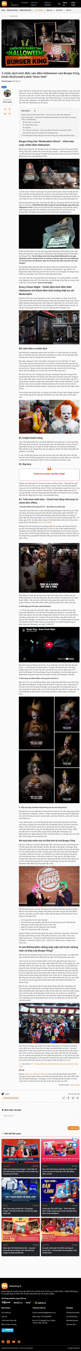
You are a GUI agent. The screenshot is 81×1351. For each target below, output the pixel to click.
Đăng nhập (73, 4)
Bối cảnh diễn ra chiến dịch (31, 122)
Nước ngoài (6, 1166)
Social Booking (71, 1316)
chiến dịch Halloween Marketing (36, 1074)
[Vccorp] (6, 1302)
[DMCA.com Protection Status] (12, 1330)
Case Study (39, 10)
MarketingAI (75, 1085)
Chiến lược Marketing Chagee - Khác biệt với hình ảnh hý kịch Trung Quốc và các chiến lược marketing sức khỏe (20, 1171)
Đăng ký (65, 4)
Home (3, 10)
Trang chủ (4, 16)
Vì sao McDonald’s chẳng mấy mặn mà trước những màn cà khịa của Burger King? (47, 135)
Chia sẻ (4, 87)
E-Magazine (14, 4)
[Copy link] (5, 109)
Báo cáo (49, 10)
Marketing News (12, 10)
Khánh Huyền (6, 81)
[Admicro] (40, 1302)
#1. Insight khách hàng (30, 125)
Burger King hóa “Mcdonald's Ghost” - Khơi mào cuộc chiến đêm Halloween (45, 115)
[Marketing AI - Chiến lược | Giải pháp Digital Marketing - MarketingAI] (4, 4)
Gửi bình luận (73, 1128)
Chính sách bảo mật (8, 1320)
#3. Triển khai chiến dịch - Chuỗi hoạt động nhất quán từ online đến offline (47, 130)
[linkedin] (8, 1341)
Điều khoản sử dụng (8, 1324)
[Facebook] (9, 109)
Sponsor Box (71, 1324)
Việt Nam (45, 1166)
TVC (20, 610)
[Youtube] (13, 1341)
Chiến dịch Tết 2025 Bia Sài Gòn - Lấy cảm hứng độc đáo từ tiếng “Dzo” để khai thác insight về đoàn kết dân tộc (19, 1250)
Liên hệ (68, 10)
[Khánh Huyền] (7, 93)
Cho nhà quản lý (34, 4)
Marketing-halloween (11, 1098)
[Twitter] (5, 114)
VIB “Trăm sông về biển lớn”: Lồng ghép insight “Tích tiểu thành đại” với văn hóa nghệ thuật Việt (20, 1211)
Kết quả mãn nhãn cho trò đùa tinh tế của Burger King (40, 133)
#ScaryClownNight (45, 522)
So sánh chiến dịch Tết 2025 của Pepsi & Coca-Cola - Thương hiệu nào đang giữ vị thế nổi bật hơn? (59, 1250)
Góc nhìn (59, 10)
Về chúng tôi (6, 1313)
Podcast (25, 3)
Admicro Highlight (47, 4)
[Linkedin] (9, 114)
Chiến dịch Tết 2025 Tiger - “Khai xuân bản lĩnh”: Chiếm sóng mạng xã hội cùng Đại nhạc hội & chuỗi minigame (59, 1211)
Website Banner (72, 1320)
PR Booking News (73, 1313)
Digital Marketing (25, 10)
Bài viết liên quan (13, 1133)
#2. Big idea (27, 127)
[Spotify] (18, 1341)
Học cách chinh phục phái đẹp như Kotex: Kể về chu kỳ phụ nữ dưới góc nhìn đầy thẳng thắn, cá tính (59, 1171)
